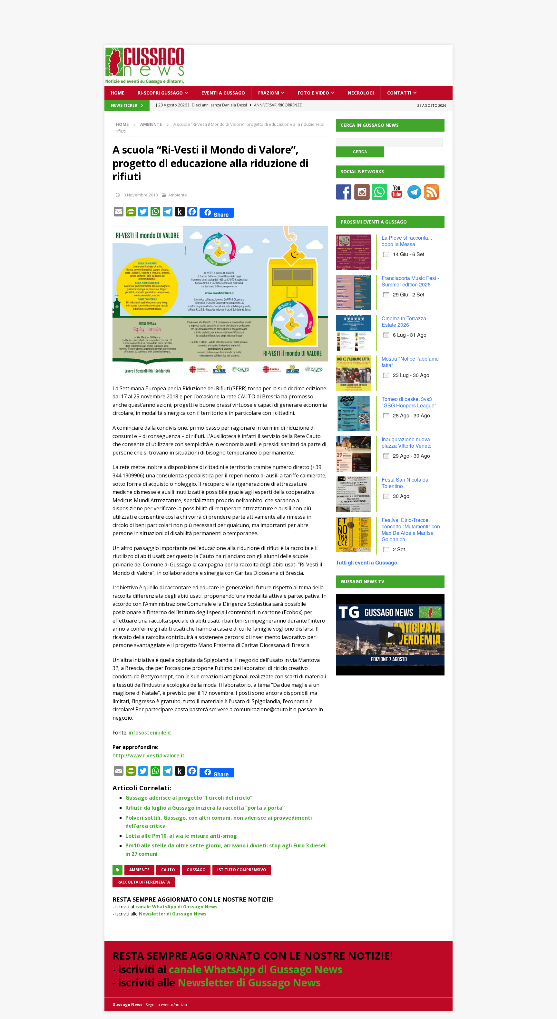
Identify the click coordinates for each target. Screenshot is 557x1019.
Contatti (399, 93)
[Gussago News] (144, 82)
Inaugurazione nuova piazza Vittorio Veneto (407, 442)
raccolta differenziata (143, 882)
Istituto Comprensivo (241, 870)
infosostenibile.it (150, 732)
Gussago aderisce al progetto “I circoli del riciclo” (188, 797)
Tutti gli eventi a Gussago (366, 562)
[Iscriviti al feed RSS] (431, 196)
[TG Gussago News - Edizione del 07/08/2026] (390, 634)
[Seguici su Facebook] (343, 196)
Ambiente (177, 195)
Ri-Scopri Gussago (160, 93)
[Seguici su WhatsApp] (379, 196)
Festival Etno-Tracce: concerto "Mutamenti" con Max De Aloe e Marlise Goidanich (411, 529)
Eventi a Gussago (223, 93)
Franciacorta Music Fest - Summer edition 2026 (410, 281)
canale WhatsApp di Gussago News (176, 907)
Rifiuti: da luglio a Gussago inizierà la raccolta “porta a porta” (205, 807)
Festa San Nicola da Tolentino (405, 483)
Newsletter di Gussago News (173, 914)
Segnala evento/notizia (166, 1004)
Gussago (196, 870)
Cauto (168, 870)
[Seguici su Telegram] (414, 196)
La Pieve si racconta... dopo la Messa (407, 241)
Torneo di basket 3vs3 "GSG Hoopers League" (409, 402)
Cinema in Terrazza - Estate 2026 (405, 321)
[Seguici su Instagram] (362, 196)
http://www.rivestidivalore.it (148, 755)
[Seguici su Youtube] (397, 196)
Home (117, 93)
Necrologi (361, 93)
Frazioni (268, 93)
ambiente (139, 870)
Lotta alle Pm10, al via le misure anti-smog (181, 835)
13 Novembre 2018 (140, 195)
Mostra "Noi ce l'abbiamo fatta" (410, 362)
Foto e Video (313, 93)
